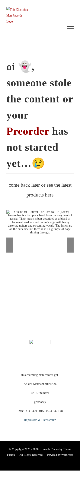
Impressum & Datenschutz (40, 420)
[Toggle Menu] (70, 27)
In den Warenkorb (23, 226)
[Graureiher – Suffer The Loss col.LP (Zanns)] (40, 222)
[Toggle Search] (54, 26)
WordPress (67, 454)
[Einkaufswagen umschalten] (29, 26)
